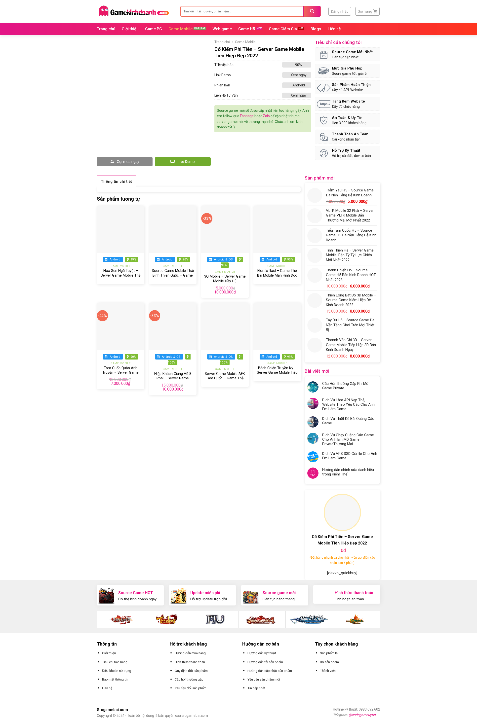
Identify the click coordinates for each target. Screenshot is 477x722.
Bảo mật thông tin (115, 679)
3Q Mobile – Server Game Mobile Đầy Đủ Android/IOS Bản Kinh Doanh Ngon (225, 283)
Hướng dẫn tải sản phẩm (265, 662)
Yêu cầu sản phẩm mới (263, 679)
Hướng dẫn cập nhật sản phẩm (269, 671)
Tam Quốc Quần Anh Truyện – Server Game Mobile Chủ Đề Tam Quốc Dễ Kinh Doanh (120, 375)
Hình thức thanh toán (190, 662)
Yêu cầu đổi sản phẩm (190, 688)
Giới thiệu (130, 29)
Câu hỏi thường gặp (189, 679)
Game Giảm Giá (283, 29)
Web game (222, 29)
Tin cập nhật (256, 688)
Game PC (153, 29)
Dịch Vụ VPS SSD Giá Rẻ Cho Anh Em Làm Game (349, 455)
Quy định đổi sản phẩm (191, 671)
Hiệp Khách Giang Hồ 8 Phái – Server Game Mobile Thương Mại (172, 378)
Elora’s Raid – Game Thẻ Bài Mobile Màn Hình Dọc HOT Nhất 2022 (277, 275)
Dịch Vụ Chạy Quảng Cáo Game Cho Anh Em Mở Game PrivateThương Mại (348, 439)
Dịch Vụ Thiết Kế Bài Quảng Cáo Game (348, 420)
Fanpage (247, 116)
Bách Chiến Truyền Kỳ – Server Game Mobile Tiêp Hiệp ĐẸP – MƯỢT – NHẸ (277, 372)
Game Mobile (180, 29)
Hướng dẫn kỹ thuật (261, 653)
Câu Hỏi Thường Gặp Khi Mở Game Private (345, 385)
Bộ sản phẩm (329, 662)
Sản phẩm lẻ (329, 653)
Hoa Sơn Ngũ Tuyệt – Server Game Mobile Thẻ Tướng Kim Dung (121, 275)
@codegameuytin (362, 715)
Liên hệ (334, 29)
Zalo (266, 116)
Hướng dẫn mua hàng (190, 653)
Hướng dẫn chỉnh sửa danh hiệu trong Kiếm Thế (348, 472)
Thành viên (328, 671)
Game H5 (246, 29)
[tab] (116, 181)
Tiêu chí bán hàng (114, 662)
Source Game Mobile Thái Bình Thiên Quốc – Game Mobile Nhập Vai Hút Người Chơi (173, 278)
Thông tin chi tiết (116, 181)
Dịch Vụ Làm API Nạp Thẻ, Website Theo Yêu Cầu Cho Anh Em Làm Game (348, 404)
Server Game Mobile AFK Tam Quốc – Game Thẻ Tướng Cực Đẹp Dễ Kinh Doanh (225, 381)
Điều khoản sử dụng (116, 671)
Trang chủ (106, 29)
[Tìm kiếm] (312, 11)
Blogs (316, 29)
